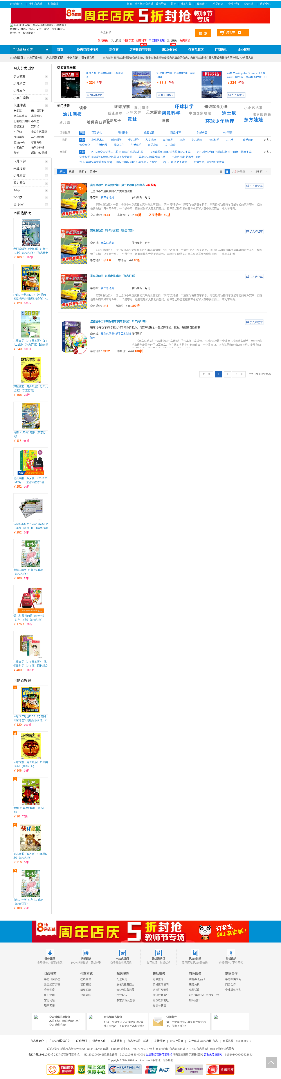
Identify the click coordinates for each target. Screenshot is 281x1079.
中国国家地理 (200, 113)
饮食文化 (84, 145)
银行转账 (85, 984)
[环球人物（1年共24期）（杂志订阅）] (70, 84)
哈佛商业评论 (99, 122)
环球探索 (122, 107)
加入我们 (194, 1000)
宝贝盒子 (113, 120)
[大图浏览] (220, 171)
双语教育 (153, 145)
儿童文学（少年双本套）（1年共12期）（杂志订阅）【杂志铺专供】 (30, 344)
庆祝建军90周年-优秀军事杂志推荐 (170, 152)
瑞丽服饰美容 (264, 114)
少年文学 (133, 112)
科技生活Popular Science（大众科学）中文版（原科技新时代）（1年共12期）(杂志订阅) (247, 77)
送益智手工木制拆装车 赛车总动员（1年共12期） (119, 321)
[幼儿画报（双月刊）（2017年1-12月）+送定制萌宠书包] (31, 462)
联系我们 (81, 1041)
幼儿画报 (72, 114)
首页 (60, 49)
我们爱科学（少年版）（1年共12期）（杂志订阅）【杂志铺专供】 (30, 253)
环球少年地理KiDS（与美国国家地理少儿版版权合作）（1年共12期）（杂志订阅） (30, 298)
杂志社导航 (176, 1041)
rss (150, 1048)
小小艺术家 (253, 108)
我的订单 (186, 3)
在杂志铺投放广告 (59, 1041)
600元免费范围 (125, 989)
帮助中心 (265, 3)
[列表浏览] (227, 171)
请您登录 (161, 3)
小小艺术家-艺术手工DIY (186, 157)
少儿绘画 (196, 140)
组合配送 (122, 995)
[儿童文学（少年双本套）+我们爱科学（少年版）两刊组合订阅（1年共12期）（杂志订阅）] (31, 645)
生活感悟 (136, 145)
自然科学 (214, 140)
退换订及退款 (161, 989)
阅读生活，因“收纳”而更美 (209, 162)
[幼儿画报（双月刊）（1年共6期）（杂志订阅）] (30, 837)
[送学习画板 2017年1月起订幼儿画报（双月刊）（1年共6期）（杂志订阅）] (31, 508)
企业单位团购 (233, 989)
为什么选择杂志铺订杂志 (203, 1041)
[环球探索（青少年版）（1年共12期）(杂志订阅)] (31, 370)
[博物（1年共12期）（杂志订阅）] (31, 416)
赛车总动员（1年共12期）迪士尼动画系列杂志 (123, 185)
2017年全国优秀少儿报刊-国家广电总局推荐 (117, 152)
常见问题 (49, 1000)
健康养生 (119, 145)
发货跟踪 (218, 3)
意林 (132, 119)
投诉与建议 (159, 1005)
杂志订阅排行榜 (87, 49)
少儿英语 (116, 40)
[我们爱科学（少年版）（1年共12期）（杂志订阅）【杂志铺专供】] (31, 232)
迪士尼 (229, 113)
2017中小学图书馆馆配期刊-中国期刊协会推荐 (224, 152)
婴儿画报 (172, 40)
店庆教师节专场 (140, 49)
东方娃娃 (253, 119)
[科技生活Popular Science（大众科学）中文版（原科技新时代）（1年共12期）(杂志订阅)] (212, 84)
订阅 (155, 1048)
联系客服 (49, 1005)
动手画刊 (248, 140)
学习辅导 (133, 140)
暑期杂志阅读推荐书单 (152, 157)
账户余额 (49, 995)
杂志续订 (249, 3)
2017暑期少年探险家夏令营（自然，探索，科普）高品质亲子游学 (118, 162)
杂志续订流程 (52, 984)
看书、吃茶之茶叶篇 (175, 162)
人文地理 (150, 140)
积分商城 (53, 3)
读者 (83, 108)
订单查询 (158, 979)
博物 (165, 120)
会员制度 (49, 989)
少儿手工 (231, 140)
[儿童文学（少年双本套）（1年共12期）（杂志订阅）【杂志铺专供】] (30, 324)
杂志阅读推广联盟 (138, 1041)
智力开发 (167, 140)
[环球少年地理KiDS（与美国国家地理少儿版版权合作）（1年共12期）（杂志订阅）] (30, 278)
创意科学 (171, 113)
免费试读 (194, 989)
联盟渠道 (116, 1041)
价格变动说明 (161, 984)
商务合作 (230, 984)
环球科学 (184, 106)
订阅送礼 (221, 49)
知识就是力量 (216, 107)
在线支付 (85, 979)
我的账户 (202, 3)
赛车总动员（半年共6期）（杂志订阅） (112, 230)
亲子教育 (170, 145)
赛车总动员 (88, 57)
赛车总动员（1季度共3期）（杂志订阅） (113, 276)
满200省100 (169, 49)
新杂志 (114, 49)
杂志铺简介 (37, 1041)
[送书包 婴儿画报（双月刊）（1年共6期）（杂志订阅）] (31, 599)
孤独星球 (115, 113)
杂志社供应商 (233, 979)
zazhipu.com (142, 1060)
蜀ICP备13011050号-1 (42, 1054)
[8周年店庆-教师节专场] (140, 932)
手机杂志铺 (35, 3)
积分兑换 (194, 984)
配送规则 (122, 979)
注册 (173, 3)
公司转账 (85, 995)
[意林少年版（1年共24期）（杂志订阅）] (31, 553)
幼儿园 (65, 122)
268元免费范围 (125, 984)
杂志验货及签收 (126, 1000)
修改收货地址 (161, 1000)
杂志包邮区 (196, 49)
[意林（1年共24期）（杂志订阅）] (31, 792)
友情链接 (159, 1041)
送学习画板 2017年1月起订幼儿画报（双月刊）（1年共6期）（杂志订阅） (30, 528)
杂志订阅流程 (52, 979)
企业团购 (234, 3)
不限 (82, 132)
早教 (182, 140)
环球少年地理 (219, 121)
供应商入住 (99, 1041)
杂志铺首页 (16, 57)
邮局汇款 (85, 989)
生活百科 (102, 145)
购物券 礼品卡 (197, 979)
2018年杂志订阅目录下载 (204, 995)
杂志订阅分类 (35, 57)
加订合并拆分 (161, 995)
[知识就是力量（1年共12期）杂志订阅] (141, 84)
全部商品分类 (22, 49)
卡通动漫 (72, 57)
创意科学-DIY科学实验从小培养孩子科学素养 (105, 157)
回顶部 (271, 1062)
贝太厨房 (154, 112)
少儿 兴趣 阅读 (54, 57)
